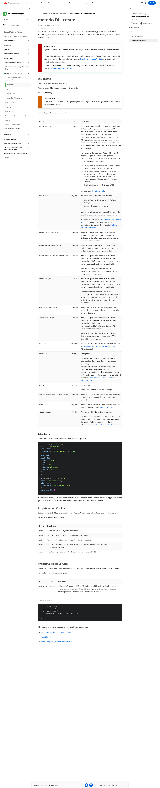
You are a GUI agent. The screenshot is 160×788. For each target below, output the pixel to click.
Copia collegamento (148, 23)
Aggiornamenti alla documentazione (15, 153)
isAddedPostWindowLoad (14, 98)
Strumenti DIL (9, 111)
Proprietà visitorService (138, 40)
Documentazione (44, 13)
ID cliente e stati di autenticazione (108, 425)
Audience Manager (59, 13)
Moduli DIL (8, 107)
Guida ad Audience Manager (13, 32)
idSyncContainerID (97, 191)
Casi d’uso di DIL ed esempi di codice (16, 116)
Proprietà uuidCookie (137, 36)
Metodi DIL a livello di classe (14, 73)
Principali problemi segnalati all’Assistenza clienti (13, 148)
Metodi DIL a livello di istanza (14, 103)
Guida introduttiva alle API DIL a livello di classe (16, 79)
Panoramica (7, 45)
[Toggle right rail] (130, 8)
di (116, 153)
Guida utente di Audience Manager (82, 13)
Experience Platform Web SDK (91, 59)
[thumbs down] (91, 785)
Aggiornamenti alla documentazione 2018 (56, 632)
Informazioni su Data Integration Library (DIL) (17, 68)
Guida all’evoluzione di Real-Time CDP (15, 36)
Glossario (6, 158)
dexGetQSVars (11, 94)
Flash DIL (44, 637)
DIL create (10, 84)
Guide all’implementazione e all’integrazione (12, 130)
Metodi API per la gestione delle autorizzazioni (57, 641)
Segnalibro (136, 23)
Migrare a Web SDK (9, 40)
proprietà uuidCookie (106, 407)
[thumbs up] (86, 785)
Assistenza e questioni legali (13, 143)
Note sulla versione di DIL (12, 125)
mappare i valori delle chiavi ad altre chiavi (99, 346)
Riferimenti (7, 135)
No (139, 18)
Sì (134, 18)
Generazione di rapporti (11, 54)
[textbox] (16, 20)
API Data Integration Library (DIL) (14, 62)
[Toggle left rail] (29, 8)
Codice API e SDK (8, 58)
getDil (8, 89)
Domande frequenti (10, 139)
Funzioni (6, 49)
